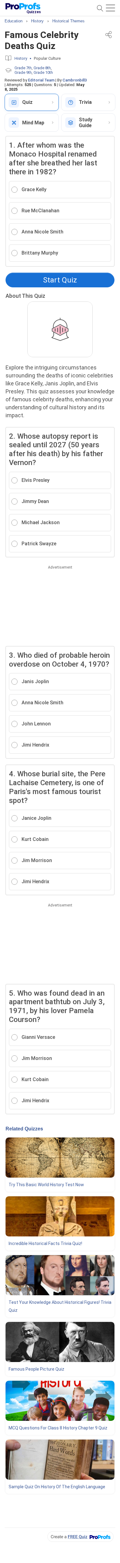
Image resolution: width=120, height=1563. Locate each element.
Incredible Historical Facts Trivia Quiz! (45, 1243)
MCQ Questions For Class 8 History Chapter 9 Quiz (58, 1427)
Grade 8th (42, 68)
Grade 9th (23, 72)
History (20, 58)
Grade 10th (43, 72)
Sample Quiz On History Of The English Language (57, 1486)
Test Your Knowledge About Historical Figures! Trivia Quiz (60, 1306)
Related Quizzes (24, 1128)
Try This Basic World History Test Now (46, 1184)
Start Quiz (60, 280)
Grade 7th (23, 68)
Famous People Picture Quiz (36, 1369)
